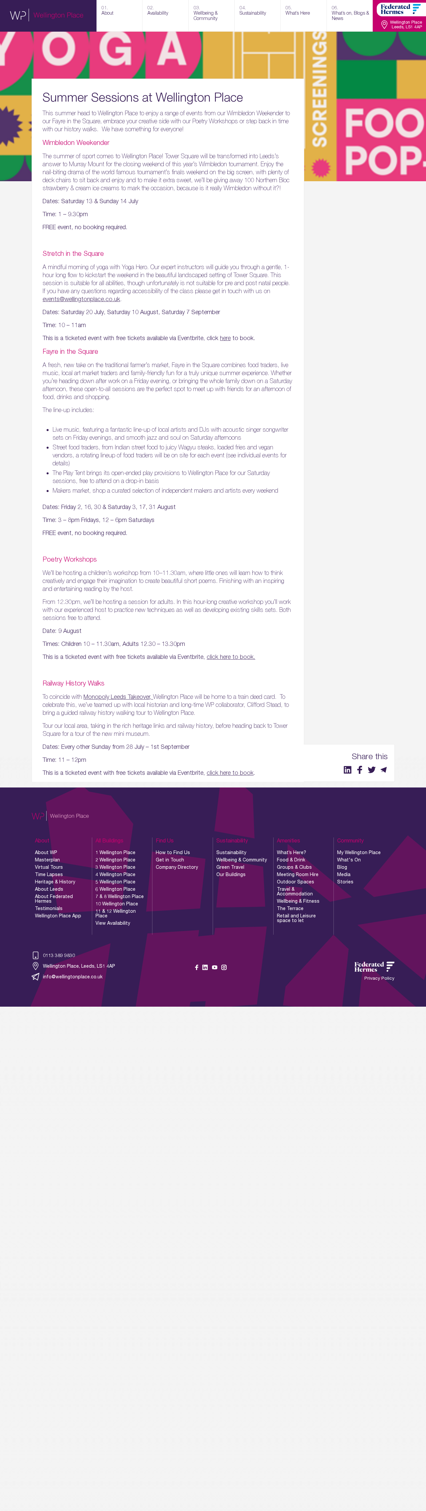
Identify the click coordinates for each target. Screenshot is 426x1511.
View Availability (113, 923)
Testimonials (49, 908)
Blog (342, 867)
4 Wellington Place (115, 874)
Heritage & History (55, 881)
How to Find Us (173, 852)
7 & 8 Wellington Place (120, 896)
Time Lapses (49, 874)
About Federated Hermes (54, 898)
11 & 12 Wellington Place (116, 913)
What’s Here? (291, 852)
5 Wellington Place (115, 881)
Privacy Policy (379, 978)
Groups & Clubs (294, 867)
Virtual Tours (49, 867)
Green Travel (230, 867)
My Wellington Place (359, 852)
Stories (345, 881)
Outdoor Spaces (295, 881)
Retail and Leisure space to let (296, 918)
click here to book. (231, 656)
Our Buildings (231, 874)
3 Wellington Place (115, 867)
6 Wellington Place (115, 889)
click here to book (230, 772)
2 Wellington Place (115, 859)
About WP (46, 852)
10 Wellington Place (117, 903)
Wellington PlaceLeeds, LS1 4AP (406, 25)
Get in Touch (170, 859)
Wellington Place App (58, 915)
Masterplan (47, 859)
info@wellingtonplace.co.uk (73, 976)
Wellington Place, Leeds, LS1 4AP (79, 966)
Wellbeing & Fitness (298, 901)
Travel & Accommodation (295, 891)
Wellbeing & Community (241, 859)
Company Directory (177, 867)
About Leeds (49, 889)
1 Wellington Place (115, 852)
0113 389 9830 (59, 955)
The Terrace (290, 908)
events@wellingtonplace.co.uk (81, 298)
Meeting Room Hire (298, 874)
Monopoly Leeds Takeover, (118, 696)
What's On (349, 859)
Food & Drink (291, 859)
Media (343, 874)
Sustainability (231, 852)
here (225, 337)
